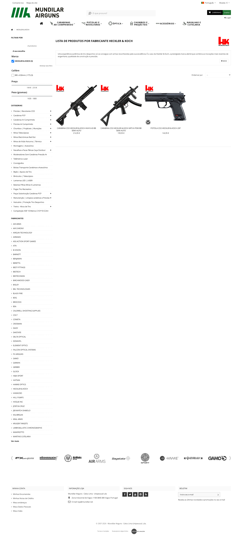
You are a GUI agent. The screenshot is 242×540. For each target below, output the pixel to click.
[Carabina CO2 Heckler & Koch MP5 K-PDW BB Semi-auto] (121, 105)
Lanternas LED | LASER (22, 180)
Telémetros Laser (20, 159)
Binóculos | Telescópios (23, 176)
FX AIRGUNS (18, 354)
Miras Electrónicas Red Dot (24, 137)
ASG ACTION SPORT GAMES (24, 241)
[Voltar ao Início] (12, 29)
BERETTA (16, 263)
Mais (224, 61)
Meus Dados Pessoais (22, 506)
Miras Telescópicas (21, 133)
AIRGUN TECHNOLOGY (22, 232)
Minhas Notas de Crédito (23, 498)
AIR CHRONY (18, 228)
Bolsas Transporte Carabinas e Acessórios (30, 167)
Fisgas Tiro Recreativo (22, 189)
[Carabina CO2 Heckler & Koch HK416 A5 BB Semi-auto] (76, 105)
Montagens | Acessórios (23, 146)
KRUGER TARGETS (20, 423)
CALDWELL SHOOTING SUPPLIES (26, 310)
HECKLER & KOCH (20, 389)
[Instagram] (140, 494)
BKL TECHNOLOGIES (21, 289)
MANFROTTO (18, 432)
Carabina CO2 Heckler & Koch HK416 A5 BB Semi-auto (76, 129)
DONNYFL (17, 341)
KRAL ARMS (18, 419)
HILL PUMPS (18, 397)
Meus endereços (20, 502)
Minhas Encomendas (21, 494)
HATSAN (16, 380)
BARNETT (17, 254)
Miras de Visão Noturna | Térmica (27, 141)
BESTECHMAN (19, 276)
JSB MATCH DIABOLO (21, 410)
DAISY (15, 328)
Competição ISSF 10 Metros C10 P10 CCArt (30, 211)
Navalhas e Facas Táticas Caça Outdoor (29, 150)
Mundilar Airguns (115, 523)
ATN (15, 245)
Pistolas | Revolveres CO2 (24, 111)
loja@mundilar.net (85, 502)
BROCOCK (17, 302)
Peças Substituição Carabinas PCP (27, 193)
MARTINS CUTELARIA (22, 436)
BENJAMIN (17, 258)
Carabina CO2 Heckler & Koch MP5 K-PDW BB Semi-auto (121, 129)
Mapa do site (31, 3)
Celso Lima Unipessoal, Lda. (134, 523)
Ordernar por (197, 75)
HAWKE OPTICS (19, 384)
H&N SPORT (18, 376)
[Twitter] (130, 494)
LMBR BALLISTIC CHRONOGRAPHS (27, 428)
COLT (15, 315)
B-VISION (17, 250)
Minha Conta (18, 488)
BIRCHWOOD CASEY (21, 280)
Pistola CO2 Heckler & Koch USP (166, 128)
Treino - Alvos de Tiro (22, 206)
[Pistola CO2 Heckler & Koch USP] (165, 105)
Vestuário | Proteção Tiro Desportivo (28, 202)
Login (228, 17)
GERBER (16, 367)
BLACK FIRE (18, 293)
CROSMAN (17, 323)
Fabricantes (17, 218)
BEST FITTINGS (19, 267)
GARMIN (16, 362)
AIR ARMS (17, 224)
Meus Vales (17, 511)
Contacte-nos (18, 3)
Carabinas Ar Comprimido (24, 119)
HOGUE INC (18, 402)
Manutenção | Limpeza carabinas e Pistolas (31, 198)
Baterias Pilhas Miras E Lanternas (27, 185)
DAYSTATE (17, 332)
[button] (62, 23)
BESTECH (17, 271)
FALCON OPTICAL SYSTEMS (24, 349)
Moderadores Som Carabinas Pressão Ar (30, 154)
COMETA (16, 319)
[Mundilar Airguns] (37, 13)
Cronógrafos (18, 163)
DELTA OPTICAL (19, 336)
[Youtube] (135, 494)
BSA (14, 306)
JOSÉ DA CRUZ (19, 406)
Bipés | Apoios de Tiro (22, 172)
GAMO (15, 358)
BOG (15, 297)
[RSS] (146, 494)
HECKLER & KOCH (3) (24, 61)
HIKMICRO (17, 393)
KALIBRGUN (18, 415)
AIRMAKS (17, 237)
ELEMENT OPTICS (20, 345)
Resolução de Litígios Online (120, 531)
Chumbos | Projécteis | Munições (27, 128)
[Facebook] (124, 494)
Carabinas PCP (19, 115)
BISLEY (16, 284)
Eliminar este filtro (46, 66)
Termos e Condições (103, 531)
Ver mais (15, 441)
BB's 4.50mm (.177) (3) (24, 75)
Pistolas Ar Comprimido (23, 124)
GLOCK (16, 371)
